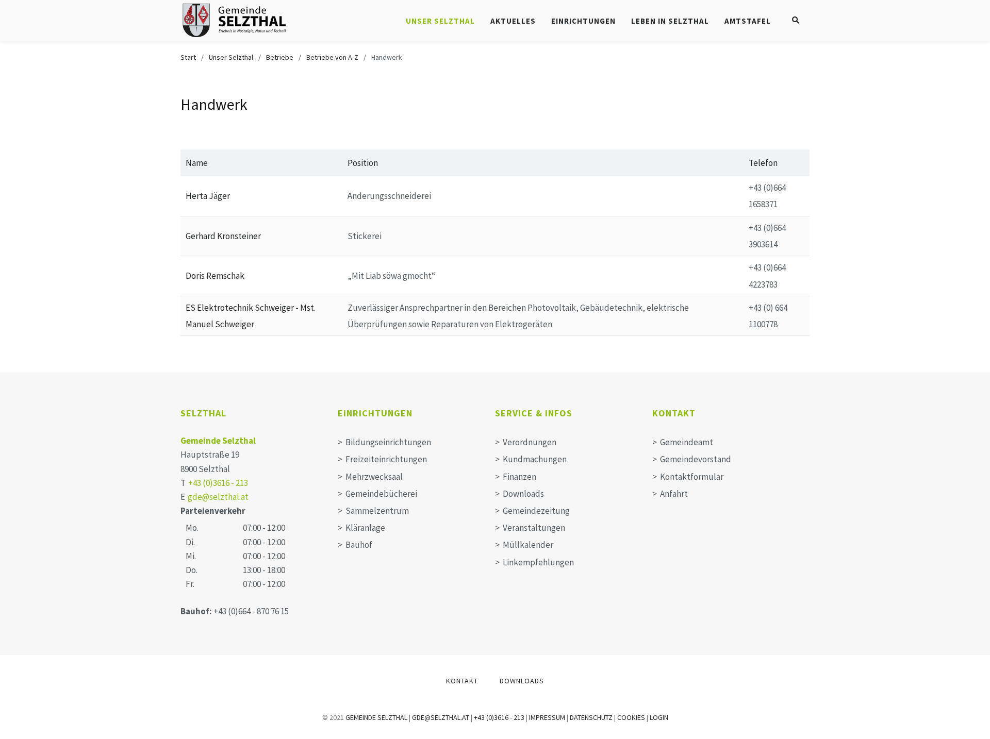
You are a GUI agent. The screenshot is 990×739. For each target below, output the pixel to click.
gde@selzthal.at (218, 496)
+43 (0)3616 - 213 (218, 483)
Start (188, 57)
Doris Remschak (215, 275)
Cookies (631, 717)
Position (363, 163)
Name (197, 163)
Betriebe (279, 57)
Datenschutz (591, 717)
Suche (796, 18)
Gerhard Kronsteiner (223, 236)
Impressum (547, 717)
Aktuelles (513, 21)
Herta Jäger (208, 195)
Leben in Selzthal (670, 21)
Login (659, 717)
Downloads (522, 680)
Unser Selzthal (440, 21)
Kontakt (462, 680)
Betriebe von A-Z (332, 57)
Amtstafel (747, 21)
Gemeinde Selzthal (218, 440)
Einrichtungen (583, 21)
